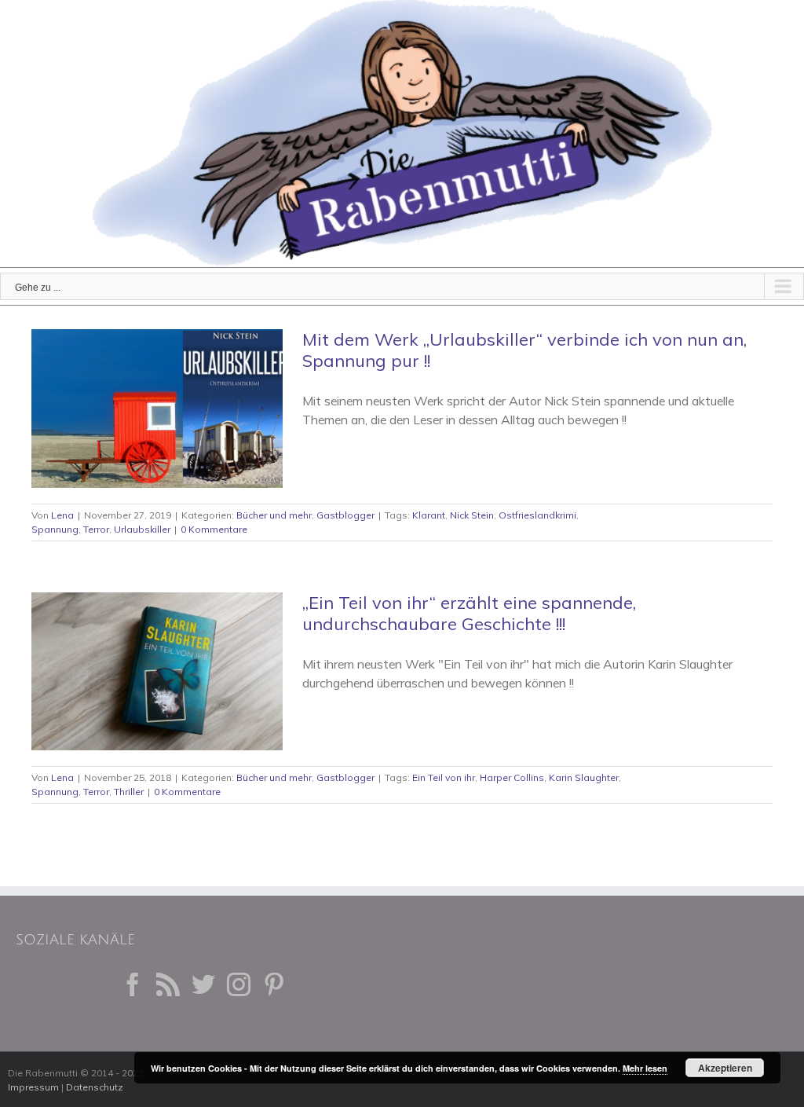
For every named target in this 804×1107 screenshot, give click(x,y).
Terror (96, 529)
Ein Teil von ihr (443, 777)
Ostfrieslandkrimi (537, 515)
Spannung (55, 529)
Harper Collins (512, 777)
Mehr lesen (645, 1068)
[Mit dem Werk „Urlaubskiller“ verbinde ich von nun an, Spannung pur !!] (157, 408)
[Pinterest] (274, 984)
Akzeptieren (725, 1068)
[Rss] (168, 984)
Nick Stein (472, 515)
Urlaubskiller (142, 529)
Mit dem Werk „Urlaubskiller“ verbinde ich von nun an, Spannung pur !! (524, 350)
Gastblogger (345, 515)
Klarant (428, 515)
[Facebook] (132, 984)
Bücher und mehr (274, 515)
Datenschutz (94, 1087)
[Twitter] (203, 984)
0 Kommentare (214, 529)
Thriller (129, 791)
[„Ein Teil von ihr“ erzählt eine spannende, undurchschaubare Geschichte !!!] (157, 671)
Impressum (33, 1087)
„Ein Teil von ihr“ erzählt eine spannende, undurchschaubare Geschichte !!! (469, 613)
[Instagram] (238, 984)
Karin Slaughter (584, 777)
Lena (62, 515)
